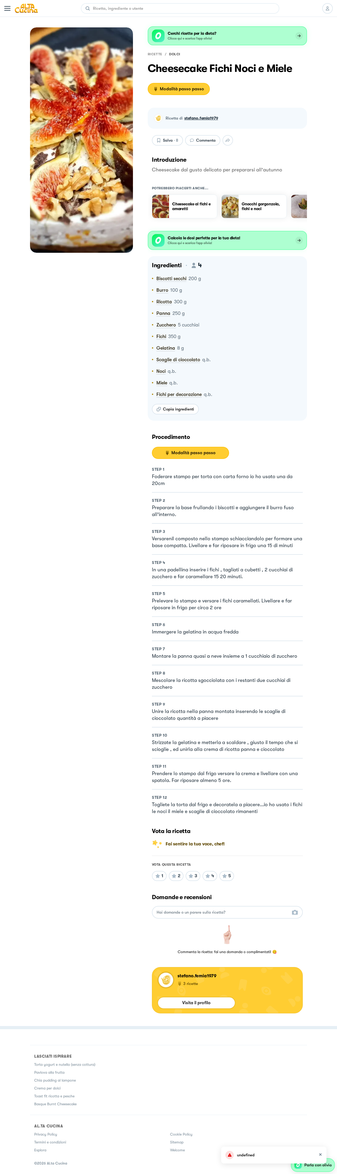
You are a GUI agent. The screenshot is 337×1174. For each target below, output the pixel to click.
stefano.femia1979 (201, 118)
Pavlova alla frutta (49, 1072)
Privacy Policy (45, 1134)
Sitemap (177, 1142)
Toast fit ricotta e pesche (54, 1096)
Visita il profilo (196, 1002)
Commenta (206, 140)
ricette (155, 54)
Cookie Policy (181, 1134)
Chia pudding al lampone (55, 1080)
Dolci (174, 54)
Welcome (177, 1150)
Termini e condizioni (50, 1142)
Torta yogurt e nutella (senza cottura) (64, 1064)
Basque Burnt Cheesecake (55, 1104)
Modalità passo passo (182, 88)
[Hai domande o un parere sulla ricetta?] (223, 912)
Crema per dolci (47, 1088)
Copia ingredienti (178, 409)
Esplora (40, 1150)
